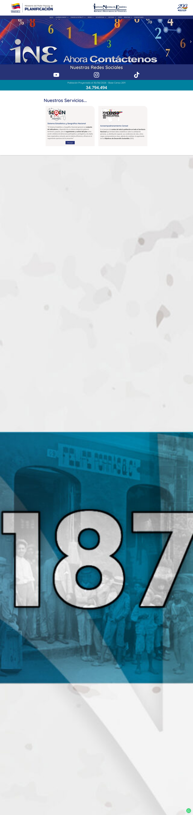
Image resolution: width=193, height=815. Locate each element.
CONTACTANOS (138, 17)
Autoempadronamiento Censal (114, 126)
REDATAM (127, 17)
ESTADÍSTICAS (100, 17)
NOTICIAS (111, 17)
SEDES (120, 17)
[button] (2, 41)
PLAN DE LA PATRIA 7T (77, 17)
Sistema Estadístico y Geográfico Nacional (66, 123)
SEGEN (90, 17)
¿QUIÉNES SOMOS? (60, 17)
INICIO (51, 17)
